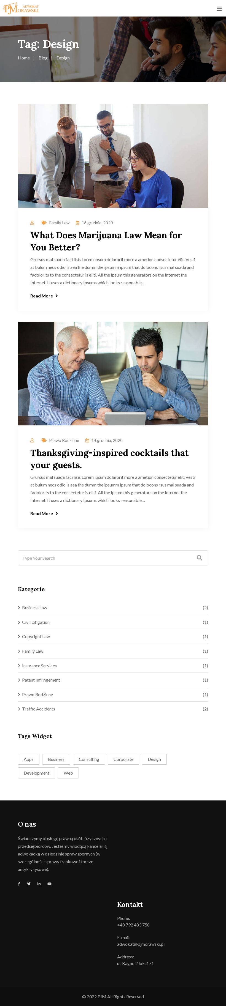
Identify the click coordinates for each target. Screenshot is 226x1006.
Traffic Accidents (38, 708)
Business (56, 759)
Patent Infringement (41, 679)
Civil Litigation (36, 622)
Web (68, 772)
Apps (29, 759)
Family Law (59, 222)
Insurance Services (39, 665)
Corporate (123, 759)
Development (36, 772)
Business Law (34, 607)
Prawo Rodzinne (64, 440)
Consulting (89, 759)
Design (154, 759)
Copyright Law (36, 636)
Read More (41, 295)
